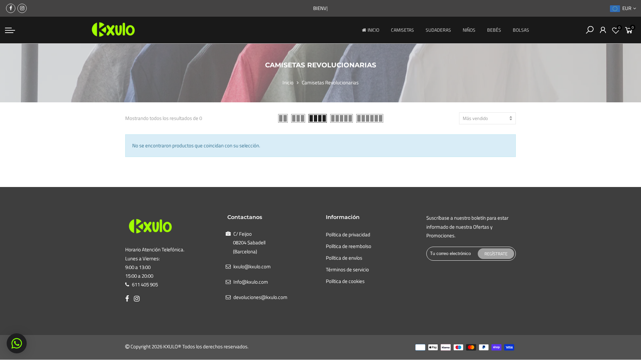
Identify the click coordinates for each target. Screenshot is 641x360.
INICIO (373, 29)
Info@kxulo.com (250, 282)
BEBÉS (494, 29)
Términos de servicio (347, 269)
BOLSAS (521, 29)
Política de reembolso (348, 246)
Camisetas (402, 29)
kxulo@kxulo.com (252, 266)
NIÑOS (469, 29)
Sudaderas (438, 29)
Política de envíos (344, 258)
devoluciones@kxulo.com (260, 297)
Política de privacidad (348, 234)
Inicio (287, 82)
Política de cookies (345, 281)
